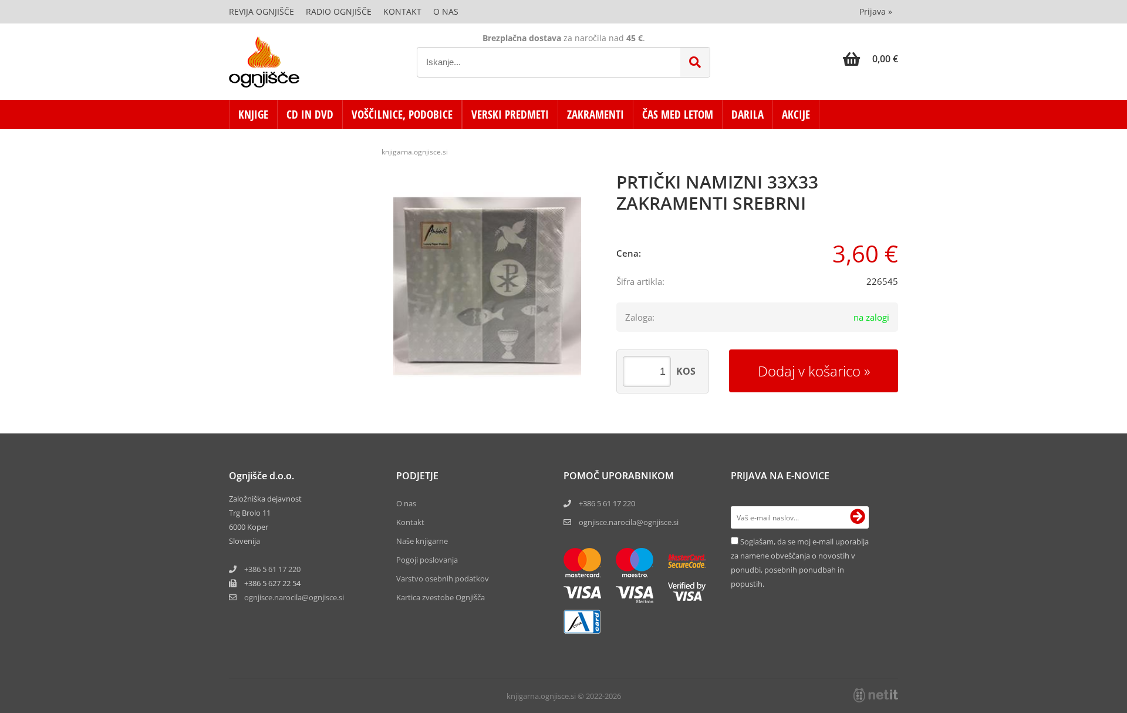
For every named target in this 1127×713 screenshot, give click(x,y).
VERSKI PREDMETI (510, 114)
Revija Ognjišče (261, 11)
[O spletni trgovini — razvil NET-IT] (875, 695)
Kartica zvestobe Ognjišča (440, 597)
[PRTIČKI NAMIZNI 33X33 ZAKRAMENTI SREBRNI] (487, 286)
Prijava (875, 11)
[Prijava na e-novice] (857, 517)
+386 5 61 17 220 (272, 569)
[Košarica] (870, 58)
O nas (445, 11)
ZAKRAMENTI (595, 114)
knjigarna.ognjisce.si (415, 152)
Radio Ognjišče (339, 11)
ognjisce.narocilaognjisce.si (294, 597)
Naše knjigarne (422, 541)
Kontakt (402, 11)
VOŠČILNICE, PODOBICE (402, 114)
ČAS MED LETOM (677, 114)
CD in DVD (309, 114)
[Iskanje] (695, 62)
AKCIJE (796, 114)
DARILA (747, 114)
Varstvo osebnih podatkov (442, 578)
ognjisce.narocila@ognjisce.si (629, 522)
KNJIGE (253, 114)
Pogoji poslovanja (427, 559)
